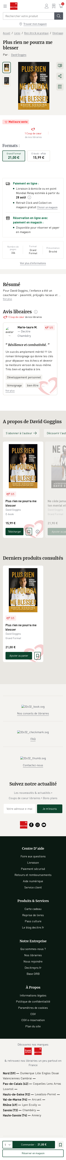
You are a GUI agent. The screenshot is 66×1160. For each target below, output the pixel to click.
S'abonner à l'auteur (19, 433)
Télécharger (14, 531)
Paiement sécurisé (33, 869)
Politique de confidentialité (33, 1001)
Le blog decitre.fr (33, 927)
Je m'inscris (50, 808)
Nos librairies (33, 955)
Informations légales (33, 995)
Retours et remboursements (33, 875)
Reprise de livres (33, 915)
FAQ (33, 739)
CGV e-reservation (33, 1020)
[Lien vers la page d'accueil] (13, 6)
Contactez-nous (33, 765)
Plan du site (33, 1026)
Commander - (34, 1144)
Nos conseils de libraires (33, 713)
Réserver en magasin (33, 1153)
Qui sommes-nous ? (33, 949)
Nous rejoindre (33, 961)
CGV (33, 1014)
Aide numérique (33, 881)
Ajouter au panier (19, 655)
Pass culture (33, 921)
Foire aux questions (33, 856)
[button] (33, 292)
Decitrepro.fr (33, 967)
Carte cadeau (33, 909)
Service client (33, 887)
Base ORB (33, 974)
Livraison (33, 862)
